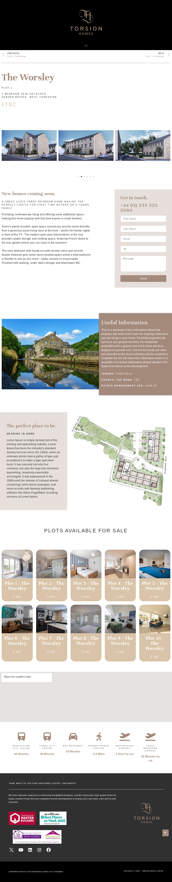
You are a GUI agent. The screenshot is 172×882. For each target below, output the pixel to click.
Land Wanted (69, 783)
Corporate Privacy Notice (21, 872)
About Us (21, 783)
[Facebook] (49, 850)
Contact (56, 783)
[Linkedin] (30, 850)
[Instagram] (39, 850)
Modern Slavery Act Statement (48, 872)
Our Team (32, 783)
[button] (86, 45)
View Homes (44, 783)
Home (12, 783)
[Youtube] (21, 850)
